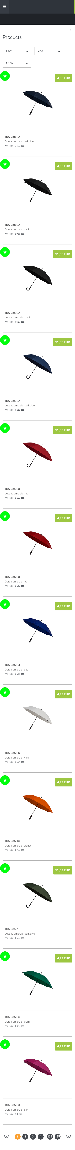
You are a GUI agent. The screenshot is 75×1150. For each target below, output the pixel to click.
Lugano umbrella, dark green (20, 933)
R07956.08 (12, 489)
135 (57, 1136)
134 (49, 1136)
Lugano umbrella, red (16, 493)
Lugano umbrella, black (18, 317)
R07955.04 (12, 665)
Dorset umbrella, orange (18, 845)
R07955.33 (12, 1105)
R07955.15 (12, 841)
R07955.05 (12, 1017)
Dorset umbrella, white (17, 757)
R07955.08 (12, 577)
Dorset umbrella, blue (16, 669)
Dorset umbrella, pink (16, 1109)
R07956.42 (12, 401)
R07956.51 (12, 929)
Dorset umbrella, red (16, 581)
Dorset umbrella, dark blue (19, 141)
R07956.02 (12, 313)
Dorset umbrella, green (17, 1021)
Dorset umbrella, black (17, 229)
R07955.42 (12, 137)
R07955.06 (12, 753)
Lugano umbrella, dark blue (20, 405)
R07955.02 (12, 225)
